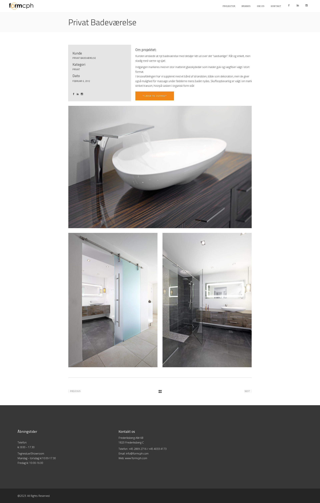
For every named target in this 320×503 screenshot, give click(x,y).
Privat (76, 69)
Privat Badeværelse (84, 58)
